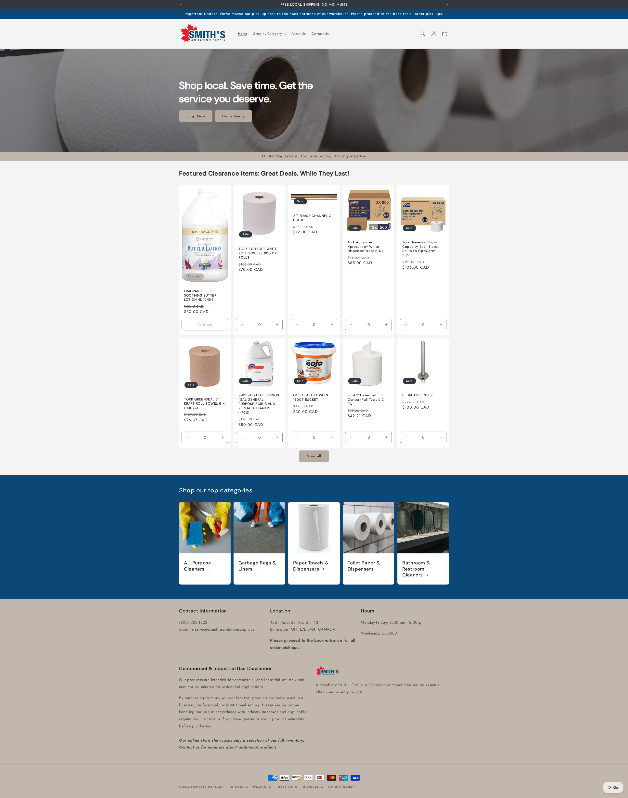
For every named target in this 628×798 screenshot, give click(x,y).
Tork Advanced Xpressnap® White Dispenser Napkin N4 (366, 246)
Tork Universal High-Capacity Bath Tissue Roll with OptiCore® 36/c (421, 248)
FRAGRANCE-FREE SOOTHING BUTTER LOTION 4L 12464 (200, 295)
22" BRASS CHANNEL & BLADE (312, 217)
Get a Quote (233, 116)
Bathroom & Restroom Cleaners (416, 569)
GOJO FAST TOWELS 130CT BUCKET (310, 397)
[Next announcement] (447, 4)
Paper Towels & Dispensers (311, 566)
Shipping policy (313, 786)
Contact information (341, 786)
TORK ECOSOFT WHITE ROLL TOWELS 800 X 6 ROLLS (258, 253)
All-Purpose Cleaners (197, 566)
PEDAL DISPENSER (417, 395)
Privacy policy (262, 786)
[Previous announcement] (180, 4)
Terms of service (287, 786)
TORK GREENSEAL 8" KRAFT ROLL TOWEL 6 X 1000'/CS (204, 403)
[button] (269, 33)
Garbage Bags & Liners (257, 566)
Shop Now (195, 116)
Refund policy (239, 786)
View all (314, 456)
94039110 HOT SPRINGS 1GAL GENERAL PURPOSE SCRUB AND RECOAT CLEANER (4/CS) (258, 404)
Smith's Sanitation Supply (207, 787)
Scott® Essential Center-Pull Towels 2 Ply (366, 399)
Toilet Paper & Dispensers (364, 566)
